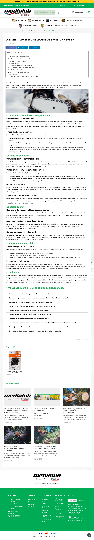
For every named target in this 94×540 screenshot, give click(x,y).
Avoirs (57, 506)
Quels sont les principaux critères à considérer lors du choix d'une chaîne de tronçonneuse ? (38, 298)
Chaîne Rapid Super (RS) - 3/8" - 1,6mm (15, 371)
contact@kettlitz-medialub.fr (14, 512)
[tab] (47, 294)
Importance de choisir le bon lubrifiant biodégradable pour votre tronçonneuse (16, 410)
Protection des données (46, 516)
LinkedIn (34, 47)
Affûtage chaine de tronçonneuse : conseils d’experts (14, 448)
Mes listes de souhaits (59, 517)
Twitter (22, 47)
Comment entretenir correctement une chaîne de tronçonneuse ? (29, 318)
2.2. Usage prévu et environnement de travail (21, 67)
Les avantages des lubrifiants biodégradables (46, 409)
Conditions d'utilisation (45, 507)
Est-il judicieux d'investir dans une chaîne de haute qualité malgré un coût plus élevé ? (36, 331)
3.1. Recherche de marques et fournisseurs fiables (23, 76)
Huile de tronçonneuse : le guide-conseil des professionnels (74, 410)
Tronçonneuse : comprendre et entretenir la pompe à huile (46, 447)
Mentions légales (45, 502)
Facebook (11, 47)
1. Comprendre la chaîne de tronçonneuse (19, 56)
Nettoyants (31, 502)
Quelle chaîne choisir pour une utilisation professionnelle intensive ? (31, 314)
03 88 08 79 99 (15, 516)
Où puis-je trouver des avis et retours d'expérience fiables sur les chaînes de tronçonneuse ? (38, 327)
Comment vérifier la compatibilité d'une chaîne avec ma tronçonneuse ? (31, 302)
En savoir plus (8, 422)
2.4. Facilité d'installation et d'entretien (19, 72)
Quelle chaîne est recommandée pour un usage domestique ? (28, 310)
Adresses (58, 509)
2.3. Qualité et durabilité (15, 70)
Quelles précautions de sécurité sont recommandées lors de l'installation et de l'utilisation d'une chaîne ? (42, 323)
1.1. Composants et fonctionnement (19, 59)
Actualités (85, 340)
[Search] (58, 13)
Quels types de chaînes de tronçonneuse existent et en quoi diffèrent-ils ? (32, 306)
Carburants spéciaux (31, 505)
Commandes (59, 503)
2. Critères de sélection (13, 63)
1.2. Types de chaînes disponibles (18, 61)
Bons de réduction (58, 512)
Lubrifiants (31, 499)
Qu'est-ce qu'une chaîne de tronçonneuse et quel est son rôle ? (29, 294)
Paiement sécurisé (45, 511)
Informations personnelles (59, 500)
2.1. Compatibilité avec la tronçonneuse (20, 65)
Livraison (45, 499)
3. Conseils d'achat (12, 74)
